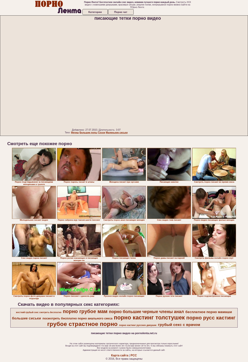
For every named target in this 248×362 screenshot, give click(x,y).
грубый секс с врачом (179, 325)
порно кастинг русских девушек (137, 325)
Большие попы (88, 132)
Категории (95, 12)
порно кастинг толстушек (149, 317)
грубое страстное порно (82, 324)
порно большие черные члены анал (146, 311)
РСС (134, 355)
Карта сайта (119, 355)
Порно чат (120, 12)
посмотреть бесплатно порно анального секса (77, 318)
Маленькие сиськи (117, 132)
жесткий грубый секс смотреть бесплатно (38, 312)
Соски (101, 132)
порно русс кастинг (210, 318)
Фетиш (75, 132)
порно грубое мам (85, 311)
